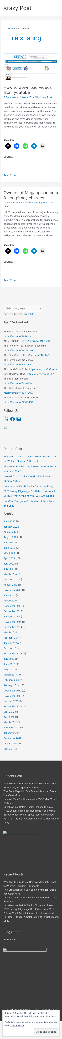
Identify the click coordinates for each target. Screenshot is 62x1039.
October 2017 (11, 579)
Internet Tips (27, 97)
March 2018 (10, 574)
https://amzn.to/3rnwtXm (18, 383)
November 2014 (12, 622)
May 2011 (9, 748)
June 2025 (9, 521)
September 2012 (13, 706)
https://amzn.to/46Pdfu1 (40, 374)
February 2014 (12, 637)
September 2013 (13, 653)
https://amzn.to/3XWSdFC (18, 402)
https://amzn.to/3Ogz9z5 (18, 364)
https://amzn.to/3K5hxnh (43, 369)
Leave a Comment (14, 202)
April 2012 (9, 717)
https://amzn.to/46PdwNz (18, 336)
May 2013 (9, 669)
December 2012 (12, 690)
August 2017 (10, 584)
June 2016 (9, 595)
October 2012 (11, 701)
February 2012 (11, 727)
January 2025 (11, 526)
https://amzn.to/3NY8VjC (36, 355)
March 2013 (10, 674)
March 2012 (10, 722)
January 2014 (11, 643)
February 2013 (12, 680)
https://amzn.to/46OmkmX (18, 350)
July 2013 (9, 658)
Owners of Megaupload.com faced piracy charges (31, 195)
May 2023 (9, 553)
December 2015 (12, 606)
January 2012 (11, 732)
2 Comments (11, 97)
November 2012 (12, 696)
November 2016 (12, 590)
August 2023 (11, 537)
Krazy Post (17, 8)
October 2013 (11, 648)
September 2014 (13, 627)
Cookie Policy (17, 1025)
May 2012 (9, 711)
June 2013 (9, 664)
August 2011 (10, 743)
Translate (29, 314)
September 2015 (13, 611)
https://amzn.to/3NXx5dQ (36, 341)
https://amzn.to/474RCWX (18, 392)
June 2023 (10, 547)
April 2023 (9, 558)
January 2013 (11, 685)
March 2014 (10, 632)
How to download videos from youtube (28, 90)
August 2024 (11, 531)
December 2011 (12, 738)
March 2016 (10, 600)
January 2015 (11, 616)
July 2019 (9, 569)
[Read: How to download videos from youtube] (31, 67)
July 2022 (9, 563)
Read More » (11, 175)
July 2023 (9, 542)
